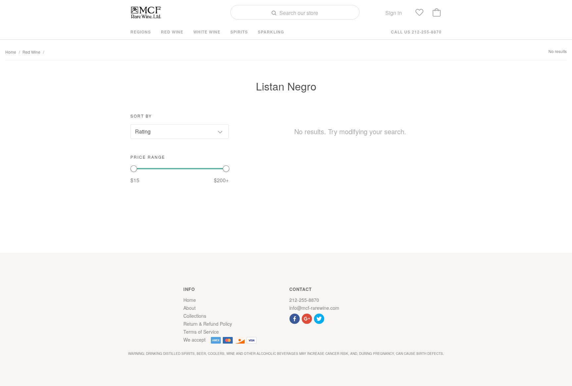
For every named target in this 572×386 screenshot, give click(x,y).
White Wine (206, 32)
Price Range (147, 157)
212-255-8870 (304, 300)
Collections (194, 315)
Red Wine (172, 32)
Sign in (393, 13)
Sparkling (271, 32)
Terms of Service (201, 331)
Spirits (239, 32)
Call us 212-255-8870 (416, 32)
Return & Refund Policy (207, 323)
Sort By (141, 116)
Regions (140, 32)
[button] (295, 318)
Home (10, 52)
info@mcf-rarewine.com (314, 307)
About (189, 307)
